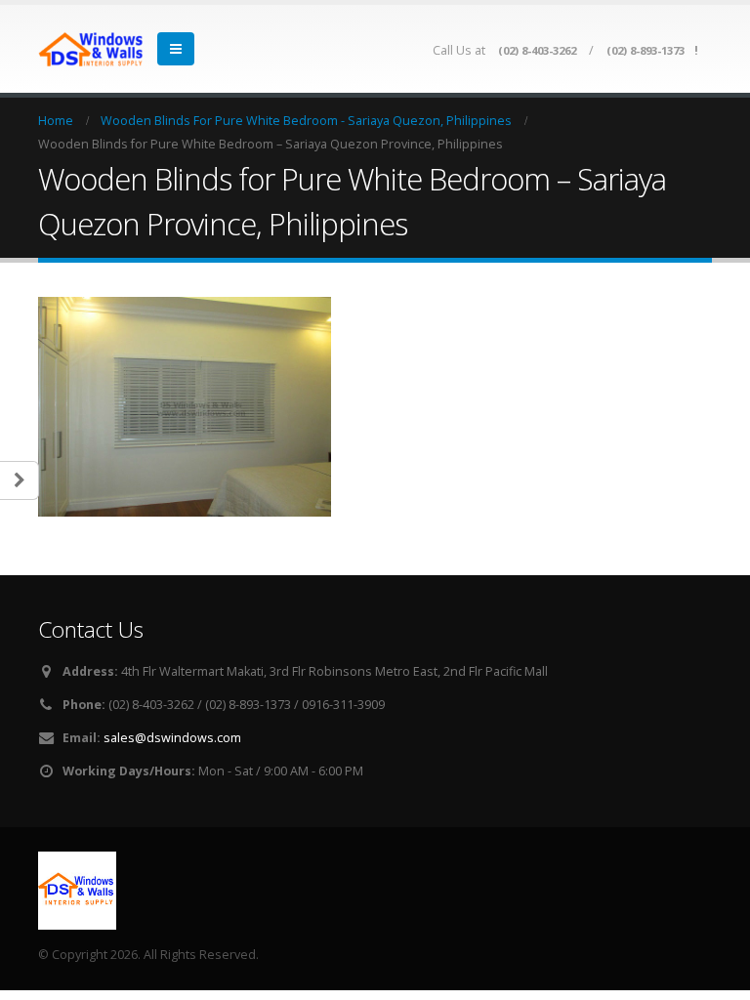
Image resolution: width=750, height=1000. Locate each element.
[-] (92, 49)
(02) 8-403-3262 (537, 50)
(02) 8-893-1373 (645, 50)
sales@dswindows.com (172, 737)
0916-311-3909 (343, 704)
